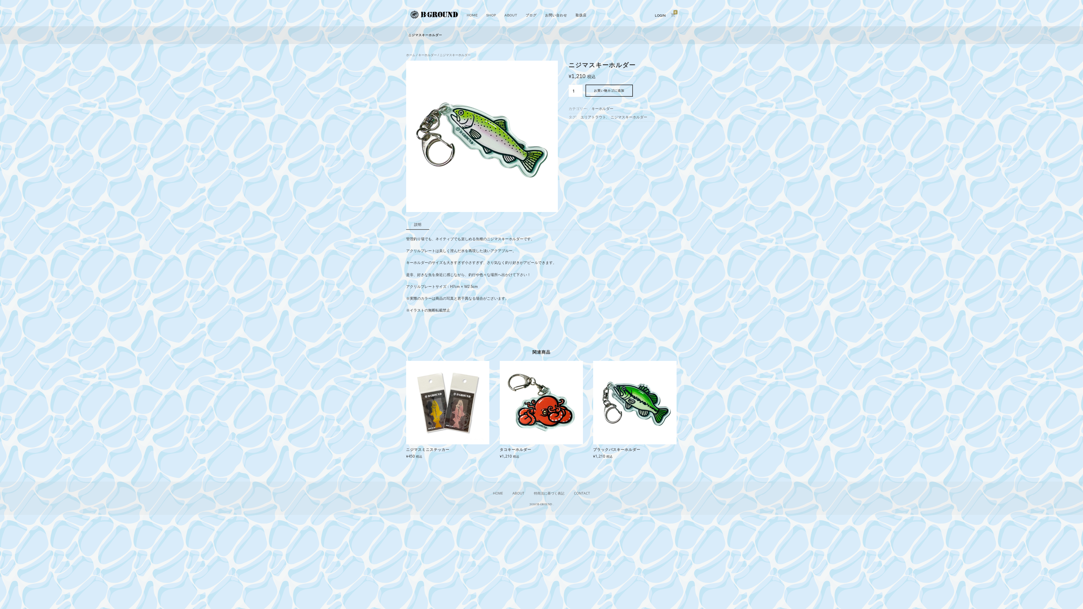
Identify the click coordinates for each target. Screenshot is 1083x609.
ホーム (410, 55)
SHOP (491, 15)
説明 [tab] (417, 224)
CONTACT (582, 493)
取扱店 (581, 15)
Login (660, 15)
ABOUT (511, 15)
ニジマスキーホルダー (629, 117)
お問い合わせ (556, 15)
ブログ (531, 15)
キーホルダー (427, 55)
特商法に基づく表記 (549, 493)
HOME (472, 15)
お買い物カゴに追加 (609, 90)
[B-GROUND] (434, 19)
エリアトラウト (593, 117)
